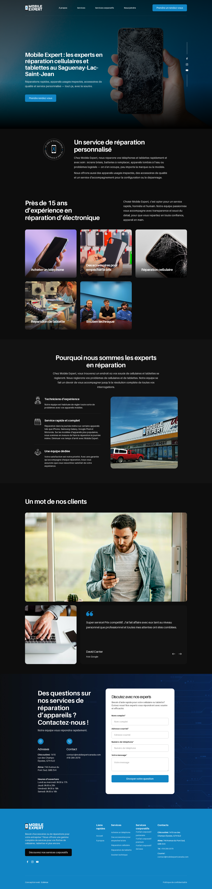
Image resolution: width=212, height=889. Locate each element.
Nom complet (119, 715)
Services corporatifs (104, 8)
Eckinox (44, 882)
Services (81, 8)
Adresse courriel (120, 728)
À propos (63, 8)
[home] (33, 8)
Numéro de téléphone (123, 741)
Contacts (163, 825)
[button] (174, 654)
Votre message (119, 755)
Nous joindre (130, 8)
